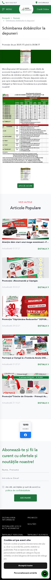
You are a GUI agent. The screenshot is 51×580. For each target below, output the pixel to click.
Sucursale (43, 2)
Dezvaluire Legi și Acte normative (11, 527)
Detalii (42, 249)
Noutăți (32, 524)
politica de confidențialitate (18, 490)
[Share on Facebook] (25, 435)
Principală (6, 18)
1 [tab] (25, 160)
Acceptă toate (25, 565)
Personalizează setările (25, 573)
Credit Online (43, 9)
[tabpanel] (25, 127)
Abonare (25, 498)
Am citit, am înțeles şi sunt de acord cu (23, 489)
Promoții (16, 18)
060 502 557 (11, 3)
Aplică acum (25, 186)
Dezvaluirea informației (8, 519)
